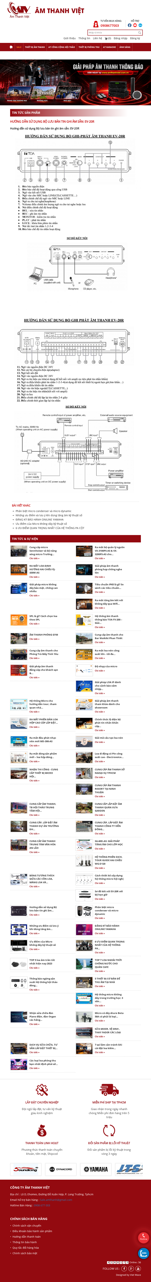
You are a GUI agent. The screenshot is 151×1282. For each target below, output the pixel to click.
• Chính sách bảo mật (23, 1253)
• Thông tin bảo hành (23, 1242)
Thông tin (84, 38)
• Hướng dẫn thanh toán (25, 1236)
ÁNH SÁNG (125, 47)
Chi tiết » (34, 558)
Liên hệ (97, 38)
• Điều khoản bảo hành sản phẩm (31, 1231)
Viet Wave (135, 1274)
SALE (19, 47)
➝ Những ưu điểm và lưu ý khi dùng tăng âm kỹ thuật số (47, 515)
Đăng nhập (120, 38)
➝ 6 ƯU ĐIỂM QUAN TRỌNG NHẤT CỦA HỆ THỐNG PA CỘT (48, 528)
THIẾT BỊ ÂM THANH (35, 47)
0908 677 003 (42, 1205)
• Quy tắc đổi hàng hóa (24, 1247)
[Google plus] (131, 1268)
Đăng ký (135, 38)
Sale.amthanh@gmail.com (56, 1200)
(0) (109, 38)
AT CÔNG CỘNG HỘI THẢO (61, 47)
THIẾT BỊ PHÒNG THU (89, 47)
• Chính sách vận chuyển (25, 1225)
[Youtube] (138, 1268)
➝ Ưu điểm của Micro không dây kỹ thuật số (39, 524)
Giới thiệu (70, 38)
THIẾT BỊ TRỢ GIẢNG (19, 55)
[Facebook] (124, 1268)
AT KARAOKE (109, 47)
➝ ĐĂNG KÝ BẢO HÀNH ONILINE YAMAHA (38, 519)
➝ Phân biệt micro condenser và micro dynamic (41, 511)
